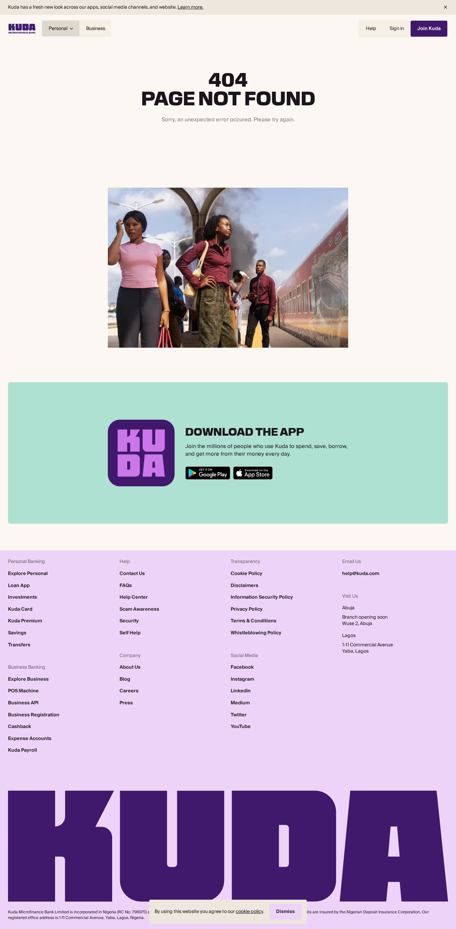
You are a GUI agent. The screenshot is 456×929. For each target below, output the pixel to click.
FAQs (126, 585)
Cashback (19, 726)
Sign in (397, 28)
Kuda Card (20, 609)
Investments (22, 597)
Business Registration (33, 715)
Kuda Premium (25, 621)
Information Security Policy (262, 597)
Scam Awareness (139, 609)
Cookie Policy (246, 573)
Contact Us (132, 573)
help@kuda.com (360, 573)
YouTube (241, 726)
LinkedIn (241, 691)
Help (371, 28)
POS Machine (23, 691)
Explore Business (28, 679)
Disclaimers (244, 585)
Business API (23, 703)
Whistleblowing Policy (256, 633)
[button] (445, 7)
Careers (129, 691)
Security (129, 621)
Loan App (19, 585)
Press (126, 703)
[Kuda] (22, 29)
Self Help (130, 633)
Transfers (19, 645)
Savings (17, 633)
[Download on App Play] (253, 473)
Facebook (242, 667)
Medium (240, 703)
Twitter (239, 715)
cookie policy (249, 911)
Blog (125, 679)
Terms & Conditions (253, 621)
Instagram (242, 679)
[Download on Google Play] (207, 473)
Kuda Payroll (22, 750)
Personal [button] (58, 28)
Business (95, 28)
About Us (130, 667)
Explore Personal (28, 573)
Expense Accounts (29, 738)
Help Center (134, 597)
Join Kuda (429, 28)
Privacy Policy (247, 609)
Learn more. (190, 7)
